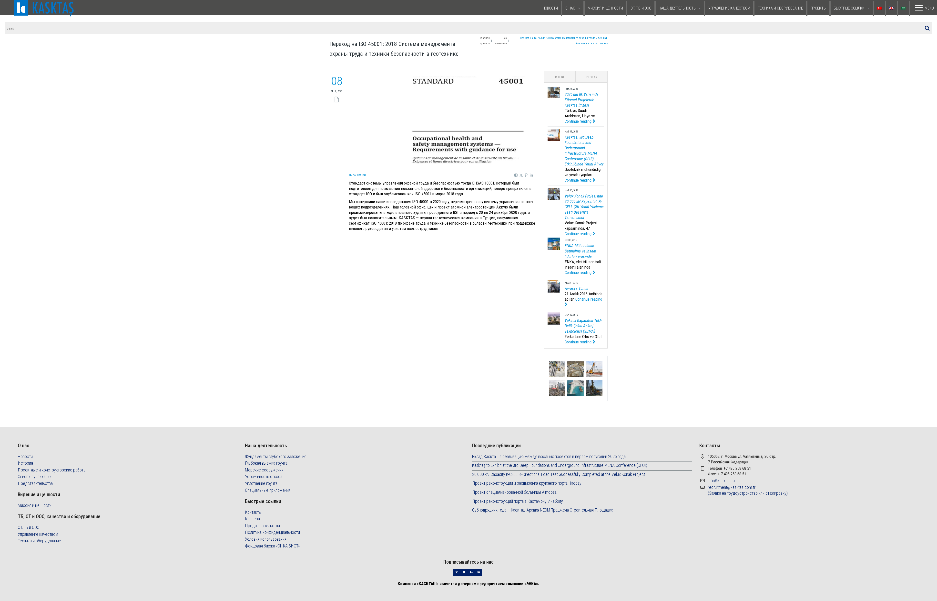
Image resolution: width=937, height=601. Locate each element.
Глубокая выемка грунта (266, 463)
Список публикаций (34, 476)
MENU (929, 8)
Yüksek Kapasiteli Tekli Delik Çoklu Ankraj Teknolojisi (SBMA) (583, 326)
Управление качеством (729, 8)
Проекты (818, 8)
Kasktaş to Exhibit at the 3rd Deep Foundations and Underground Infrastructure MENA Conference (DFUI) (559, 465)
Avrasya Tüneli (576, 288)
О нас (570, 8)
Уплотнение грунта (261, 483)
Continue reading (578, 121)
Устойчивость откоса (263, 476)
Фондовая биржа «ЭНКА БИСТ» (272, 545)
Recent (559, 77)
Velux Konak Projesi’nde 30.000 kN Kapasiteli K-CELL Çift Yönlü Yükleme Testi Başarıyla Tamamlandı (584, 207)
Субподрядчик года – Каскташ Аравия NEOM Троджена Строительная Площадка (542, 510)
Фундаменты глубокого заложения (275, 456)
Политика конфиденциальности (272, 532)
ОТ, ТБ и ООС (641, 8)
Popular (591, 77)
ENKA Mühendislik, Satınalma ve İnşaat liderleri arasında (580, 251)
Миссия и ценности (605, 8)
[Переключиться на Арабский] (904, 8)
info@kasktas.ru (721, 480)
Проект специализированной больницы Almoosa (514, 492)
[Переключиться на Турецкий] (880, 8)
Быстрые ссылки (849, 8)
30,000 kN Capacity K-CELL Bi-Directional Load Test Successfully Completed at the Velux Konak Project (558, 474)
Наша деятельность (677, 8)
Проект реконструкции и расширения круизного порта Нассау (526, 483)
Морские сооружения (264, 469)
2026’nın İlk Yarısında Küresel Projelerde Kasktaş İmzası (582, 100)
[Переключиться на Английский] (892, 8)
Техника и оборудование (780, 8)
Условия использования (265, 539)
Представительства (35, 483)
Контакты (253, 512)
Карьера (252, 518)
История (25, 463)
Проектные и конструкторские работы (52, 469)
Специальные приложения (268, 490)
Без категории (357, 175)
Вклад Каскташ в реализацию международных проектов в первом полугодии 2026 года (549, 456)
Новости (550, 8)
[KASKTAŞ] (74, 8)
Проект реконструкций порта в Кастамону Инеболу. (518, 501)
